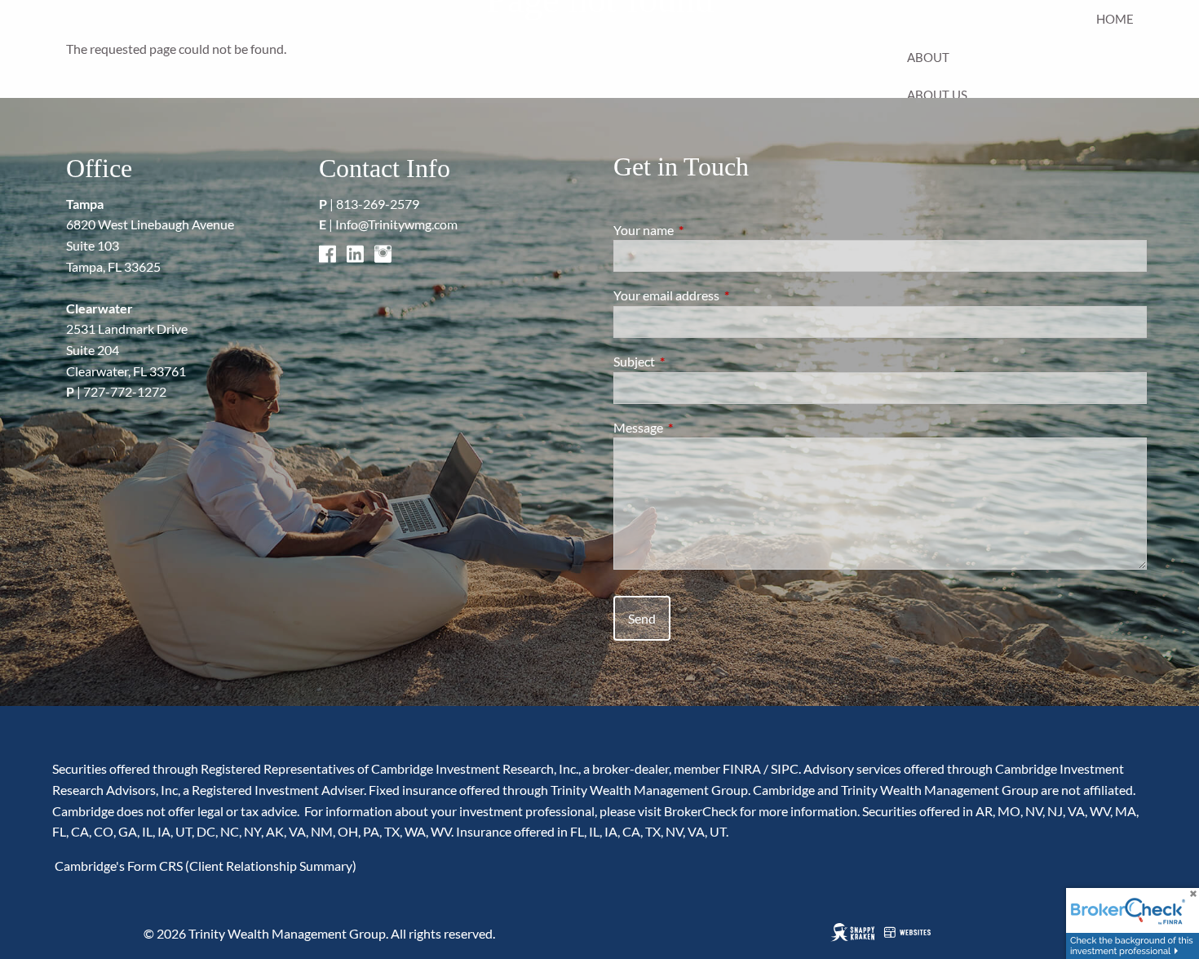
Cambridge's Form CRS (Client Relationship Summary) (204, 865)
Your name (702, 230)
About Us (937, 94)
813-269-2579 (377, 203)
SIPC (785, 768)
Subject (692, 361)
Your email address (725, 295)
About (928, 57)
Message (697, 427)
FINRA (742, 768)
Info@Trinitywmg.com (396, 224)
